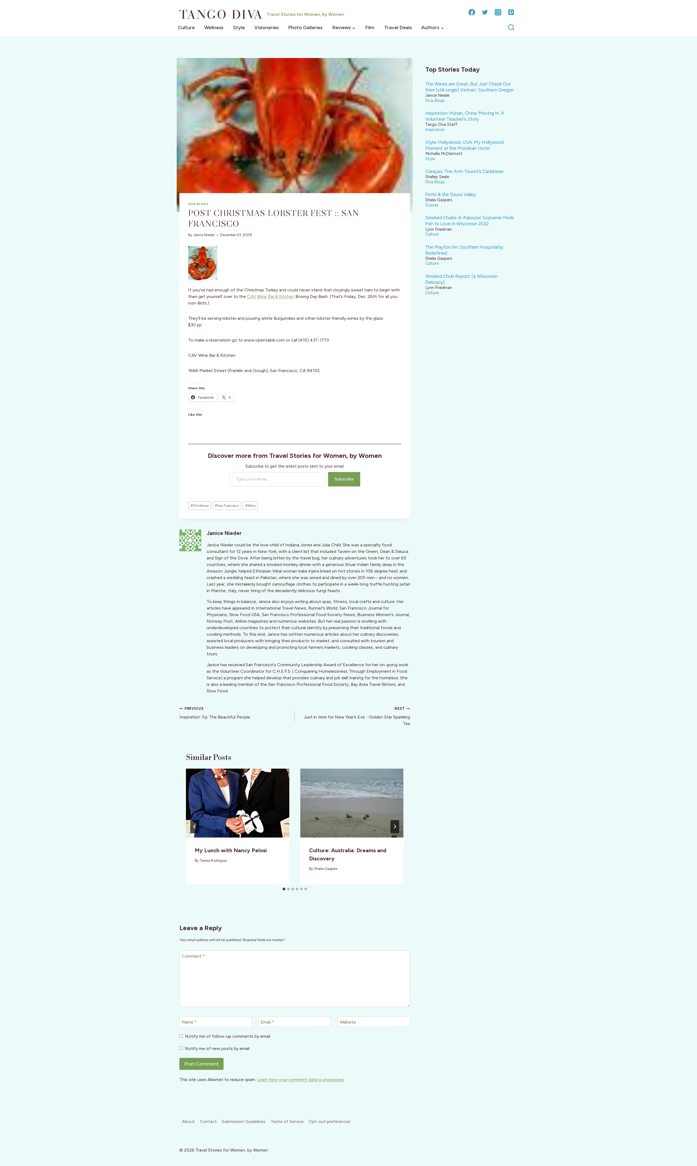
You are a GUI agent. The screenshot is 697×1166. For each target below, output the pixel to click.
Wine (250, 506)
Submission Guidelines (243, 1121)
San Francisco (227, 506)
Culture (186, 28)
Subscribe (344, 479)
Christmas (200, 506)
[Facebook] (471, 12)
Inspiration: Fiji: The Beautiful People (214, 713)
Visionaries (266, 28)
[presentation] (237, 803)
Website (348, 1021)
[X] (484, 12)
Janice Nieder (204, 235)
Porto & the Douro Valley (450, 194)
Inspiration (435, 129)
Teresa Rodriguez (213, 860)
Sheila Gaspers (325, 869)
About (188, 1121)
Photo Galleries (305, 28)
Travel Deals (398, 28)
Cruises (431, 205)
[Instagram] (498, 12)
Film (369, 28)
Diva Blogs (198, 204)
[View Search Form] (511, 27)
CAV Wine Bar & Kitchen (270, 296)
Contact (208, 1121)
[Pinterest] (511, 12)
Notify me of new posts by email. (217, 1048)
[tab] (284, 889)
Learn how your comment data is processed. (300, 1079)
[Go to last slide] (194, 826)
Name (189, 1021)
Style (239, 28)
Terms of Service (287, 1121)
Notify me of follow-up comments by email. (228, 1036)
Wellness (213, 28)
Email (267, 1021)
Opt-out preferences (330, 1121)
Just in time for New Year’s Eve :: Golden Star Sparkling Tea (357, 716)
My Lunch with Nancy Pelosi (231, 850)
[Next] (394, 826)
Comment (193, 955)
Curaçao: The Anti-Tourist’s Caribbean (464, 171)
